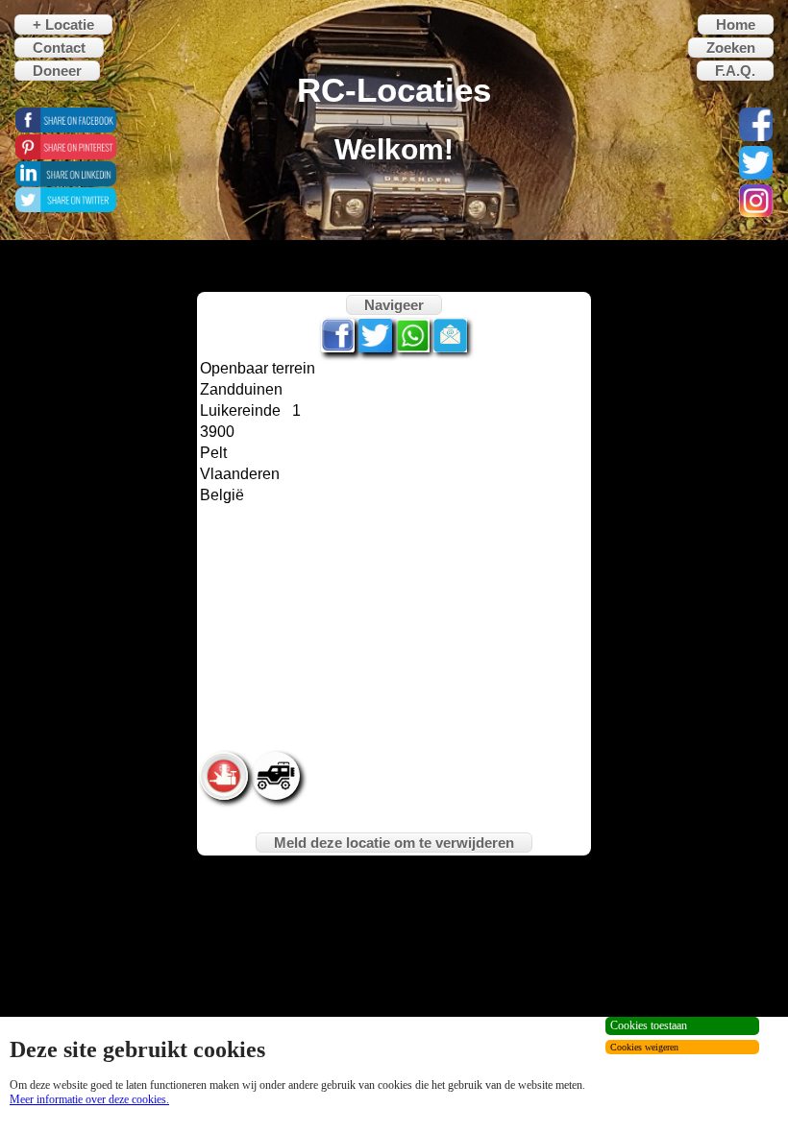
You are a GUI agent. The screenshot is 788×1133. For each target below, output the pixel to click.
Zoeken (730, 47)
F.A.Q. (735, 70)
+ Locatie (63, 24)
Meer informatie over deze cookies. (89, 1099)
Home (735, 24)
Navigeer (394, 305)
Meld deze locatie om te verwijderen (394, 842)
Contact (59, 47)
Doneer (57, 70)
